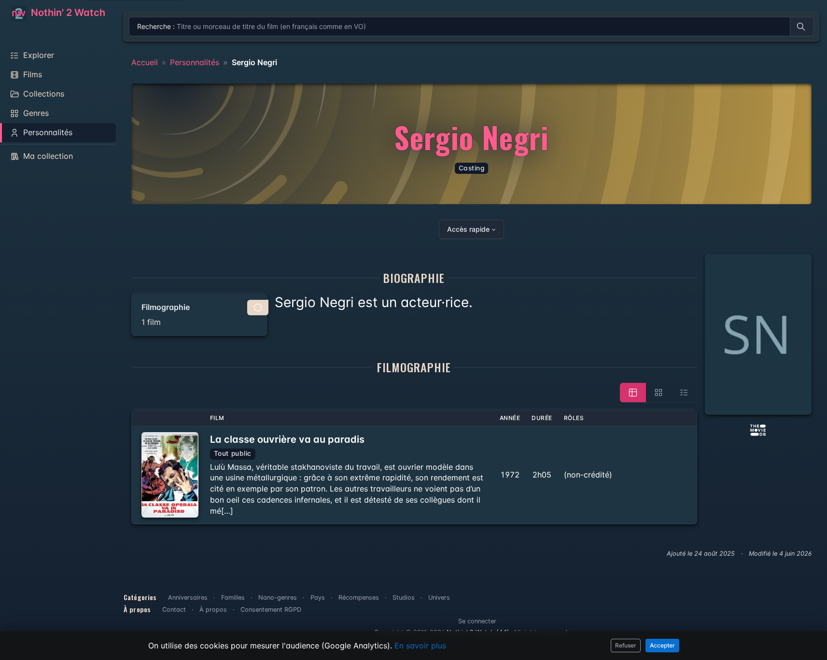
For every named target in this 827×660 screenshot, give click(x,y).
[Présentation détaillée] (633, 392)
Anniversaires (188, 597)
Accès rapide (468, 229)
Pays (317, 597)
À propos (213, 609)
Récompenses (358, 597)
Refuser (625, 645)
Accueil (144, 62)
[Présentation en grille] (658, 392)
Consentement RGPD (270, 609)
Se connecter (477, 621)
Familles (233, 597)
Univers (439, 597)
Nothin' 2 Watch (66, 12)
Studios (403, 597)
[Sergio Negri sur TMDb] (758, 429)
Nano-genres (277, 597)
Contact (174, 609)
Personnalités (194, 62)
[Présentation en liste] (684, 392)
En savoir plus (420, 645)
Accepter (662, 645)
